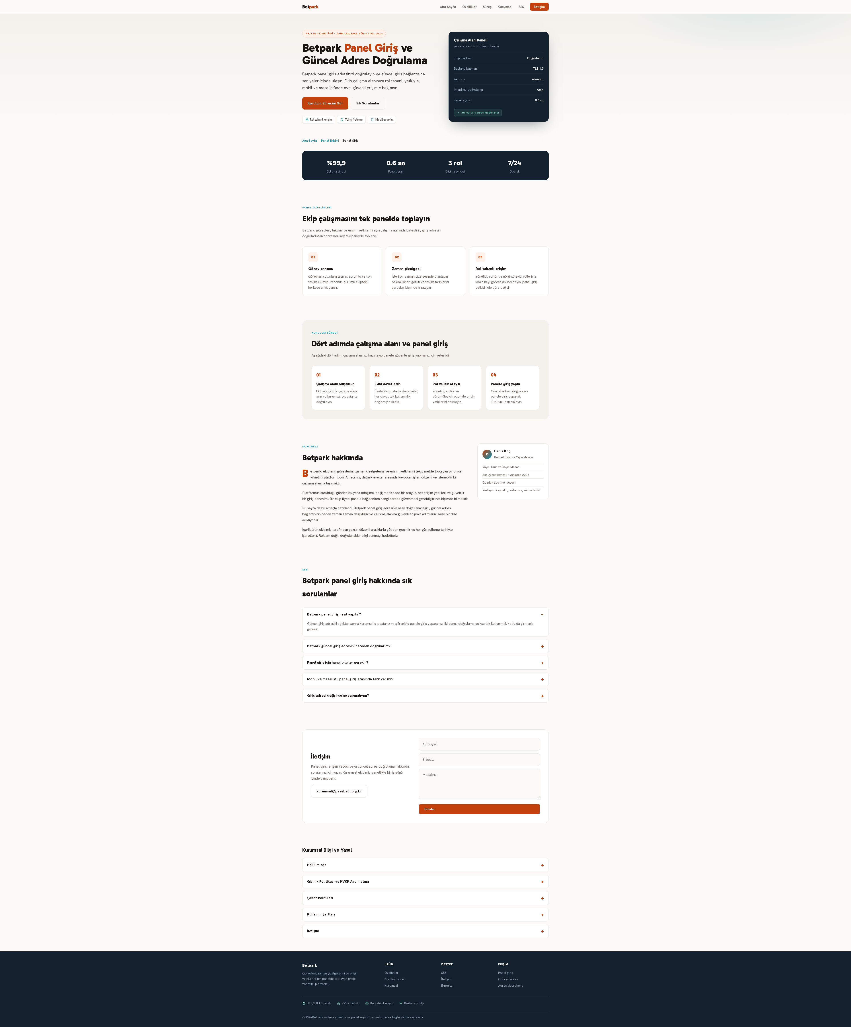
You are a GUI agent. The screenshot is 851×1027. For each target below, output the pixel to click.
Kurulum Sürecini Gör (325, 103)
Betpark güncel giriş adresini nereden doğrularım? (348, 646)
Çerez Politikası (320, 898)
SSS (521, 7)
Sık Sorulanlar (368, 103)
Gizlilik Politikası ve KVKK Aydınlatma (338, 881)
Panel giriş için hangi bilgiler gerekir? (337, 662)
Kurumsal (505, 7)
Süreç (487, 7)
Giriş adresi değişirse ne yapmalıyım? (338, 695)
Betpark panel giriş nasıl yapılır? (334, 614)
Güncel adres (508, 979)
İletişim (539, 7)
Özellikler (469, 7)
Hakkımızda (316, 864)
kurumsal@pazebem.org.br (339, 791)
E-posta (447, 986)
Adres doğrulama (510, 986)
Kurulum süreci (395, 979)
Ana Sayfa (448, 7)
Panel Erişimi (330, 141)
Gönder (429, 809)
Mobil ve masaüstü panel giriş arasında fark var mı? (350, 679)
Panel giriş (505, 973)
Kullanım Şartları (321, 914)
